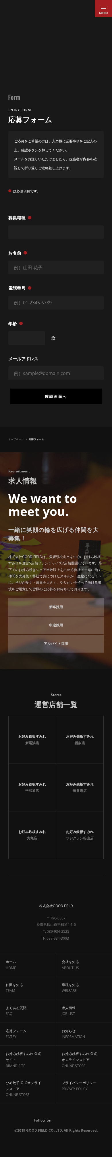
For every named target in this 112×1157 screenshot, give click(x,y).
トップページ (16, 439)
